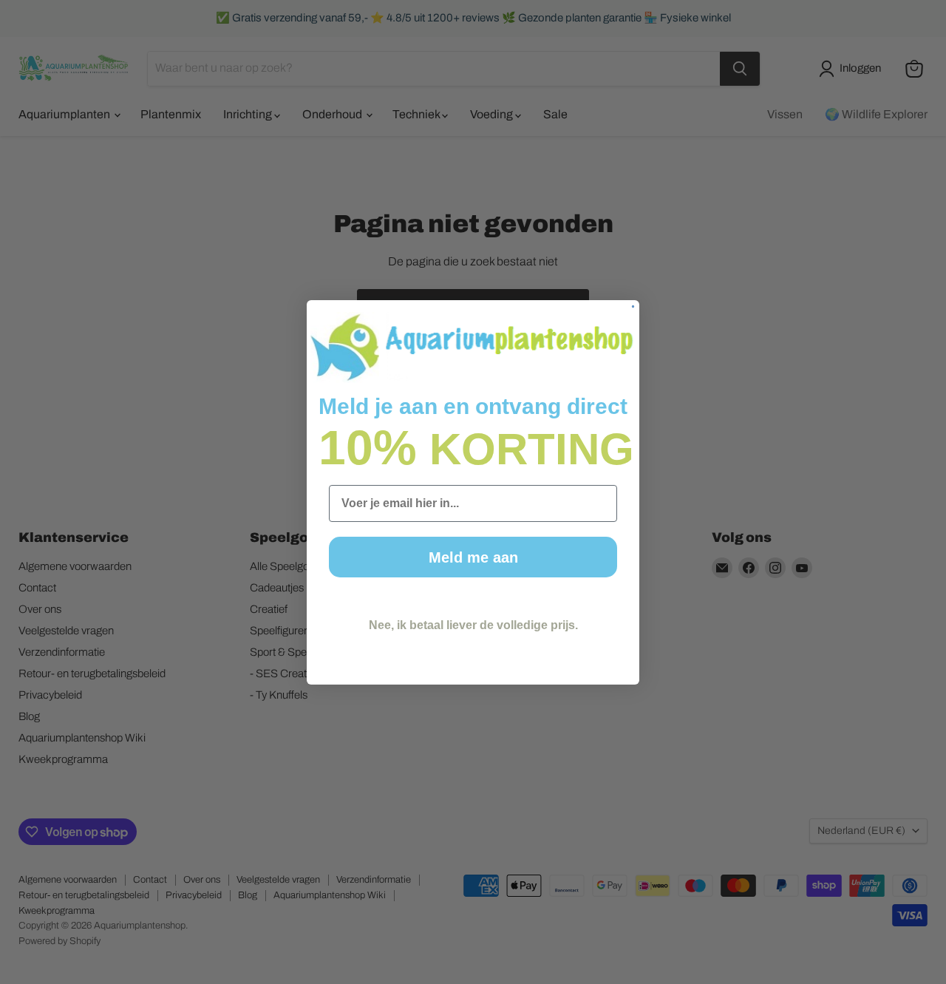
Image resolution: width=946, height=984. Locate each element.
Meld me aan (473, 557)
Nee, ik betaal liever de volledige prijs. (473, 625)
